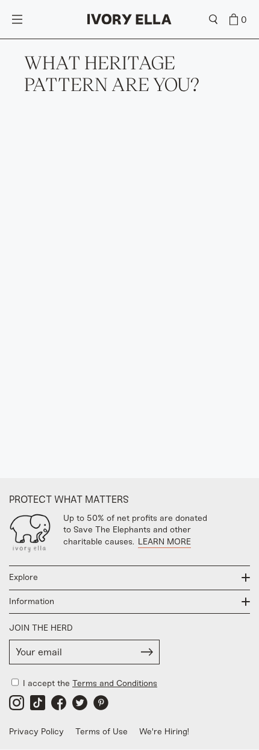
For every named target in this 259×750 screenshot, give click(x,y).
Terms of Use (101, 731)
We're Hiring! (164, 731)
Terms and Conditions (114, 683)
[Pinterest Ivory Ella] (100, 702)
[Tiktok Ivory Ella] (37, 702)
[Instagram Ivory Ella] (16, 702)
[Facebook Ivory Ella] (58, 702)
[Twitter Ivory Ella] (79, 702)
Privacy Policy (36, 731)
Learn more (164, 542)
